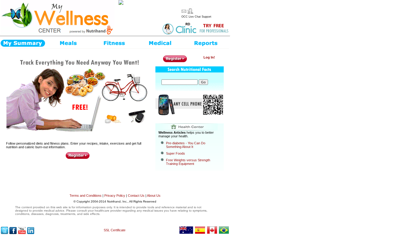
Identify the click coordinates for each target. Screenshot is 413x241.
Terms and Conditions (86, 195)
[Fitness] (115, 42)
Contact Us (136, 195)
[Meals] (69, 42)
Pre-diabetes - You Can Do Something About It (185, 145)
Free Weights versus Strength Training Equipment (188, 162)
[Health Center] (189, 126)
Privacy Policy (114, 195)
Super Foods (175, 153)
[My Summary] (23, 42)
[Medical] (160, 42)
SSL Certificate (114, 230)
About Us (154, 195)
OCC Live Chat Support (196, 16)
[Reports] (206, 42)
